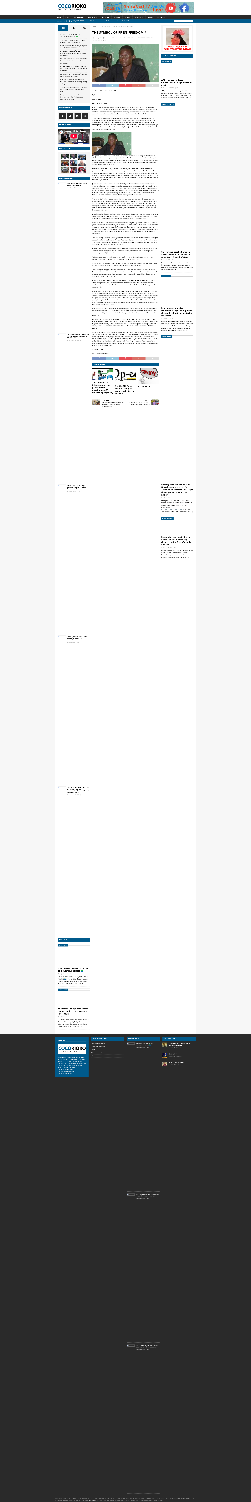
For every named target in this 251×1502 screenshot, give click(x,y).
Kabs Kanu (172, 1054)
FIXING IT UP (144, 386)
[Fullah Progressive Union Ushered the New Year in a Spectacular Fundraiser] (62, 557)
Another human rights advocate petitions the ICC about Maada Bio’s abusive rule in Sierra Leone (73, 68)
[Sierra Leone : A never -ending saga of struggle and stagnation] (62, 708)
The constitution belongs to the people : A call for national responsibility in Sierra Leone (73, 89)
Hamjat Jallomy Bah (176, 1063)
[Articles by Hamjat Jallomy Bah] (164, 1065)
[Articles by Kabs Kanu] (164, 1057)
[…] (84, 983)
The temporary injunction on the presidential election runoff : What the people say (102, 387)
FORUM (93, 1050)
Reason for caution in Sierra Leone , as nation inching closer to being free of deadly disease (176, 541)
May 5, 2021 (98, 38)
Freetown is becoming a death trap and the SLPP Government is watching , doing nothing (73, 82)
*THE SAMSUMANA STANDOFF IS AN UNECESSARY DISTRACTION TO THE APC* (78, 336)
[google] (78, 116)
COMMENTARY (93, 17)
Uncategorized (97, 40)
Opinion (128, 17)
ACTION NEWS (79, 17)
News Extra (139, 17)
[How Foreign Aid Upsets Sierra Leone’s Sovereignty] (62, 255)
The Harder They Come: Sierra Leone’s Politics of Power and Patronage (73, 1011)
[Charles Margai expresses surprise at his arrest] (73, 157)
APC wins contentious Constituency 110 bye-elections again (176, 82)
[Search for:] (183, 21)
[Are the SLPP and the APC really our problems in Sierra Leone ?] (125, 376)
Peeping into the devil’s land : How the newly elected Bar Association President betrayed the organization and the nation (177, 489)
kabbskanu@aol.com (94, 1500)
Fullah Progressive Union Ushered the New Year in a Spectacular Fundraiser (76, 487)
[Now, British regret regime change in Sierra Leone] (82, 163)
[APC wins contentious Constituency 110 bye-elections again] (177, 69)
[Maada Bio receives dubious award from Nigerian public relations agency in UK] (73, 170)
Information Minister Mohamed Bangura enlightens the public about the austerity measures (176, 312)
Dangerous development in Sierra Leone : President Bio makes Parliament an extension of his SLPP (73, 97)
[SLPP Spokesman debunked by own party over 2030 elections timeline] (131, 1418)
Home (59, 17)
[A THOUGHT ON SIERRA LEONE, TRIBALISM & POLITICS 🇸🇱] (74, 955)
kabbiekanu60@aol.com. (65, 1073)
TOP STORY (161, 17)
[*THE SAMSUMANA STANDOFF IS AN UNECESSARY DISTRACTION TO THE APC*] (62, 406)
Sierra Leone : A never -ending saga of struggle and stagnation (77, 638)
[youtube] (85, 116)
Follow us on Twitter (97, 1056)
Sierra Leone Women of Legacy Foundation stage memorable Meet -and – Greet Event (73, 53)
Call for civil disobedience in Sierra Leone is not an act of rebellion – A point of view (175, 254)
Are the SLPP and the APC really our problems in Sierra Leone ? (124, 390)
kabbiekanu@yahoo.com (65, 1069)
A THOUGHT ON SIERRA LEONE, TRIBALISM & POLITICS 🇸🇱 (73, 969)
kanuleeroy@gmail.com (65, 1071)
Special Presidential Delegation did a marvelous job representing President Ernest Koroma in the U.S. (78, 790)
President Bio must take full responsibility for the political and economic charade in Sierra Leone (73, 61)
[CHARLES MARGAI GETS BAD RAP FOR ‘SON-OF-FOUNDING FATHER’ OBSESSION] (65, 157)
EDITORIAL (106, 17)
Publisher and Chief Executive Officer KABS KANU (119, 38)
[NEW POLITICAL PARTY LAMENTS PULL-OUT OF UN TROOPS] (82, 157)
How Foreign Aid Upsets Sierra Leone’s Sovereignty (77, 184)
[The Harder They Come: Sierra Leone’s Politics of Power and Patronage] (74, 997)
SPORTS (150, 17)
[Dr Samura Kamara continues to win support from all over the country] (82, 170)
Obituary (117, 17)
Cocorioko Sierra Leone (98, 1047)
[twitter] (70, 116)
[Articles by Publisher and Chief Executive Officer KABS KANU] (164, 1046)
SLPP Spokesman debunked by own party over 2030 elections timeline (147, 1346)
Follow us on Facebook (98, 1053)
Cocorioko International (98, 1043)
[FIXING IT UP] (148, 376)
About (67, 17)
